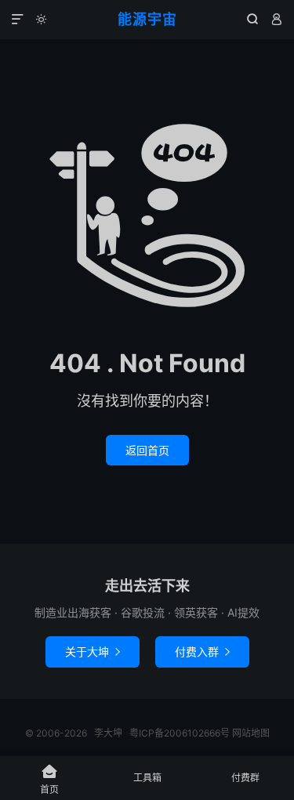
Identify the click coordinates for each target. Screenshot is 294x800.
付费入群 (202, 651)
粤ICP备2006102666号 (179, 733)
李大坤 (108, 733)
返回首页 (147, 450)
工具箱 (147, 778)
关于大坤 (92, 651)
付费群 (245, 778)
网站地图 (251, 733)
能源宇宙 (147, 19)
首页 (49, 779)
